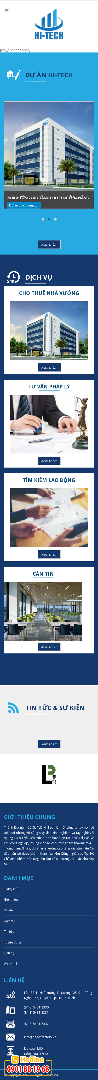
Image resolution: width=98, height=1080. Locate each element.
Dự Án (8, 910)
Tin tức (9, 931)
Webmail (10, 963)
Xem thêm (49, 244)
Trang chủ (11, 889)
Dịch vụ (9, 921)
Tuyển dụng (12, 942)
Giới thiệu (11, 899)
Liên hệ (9, 953)
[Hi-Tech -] (49, 24)
